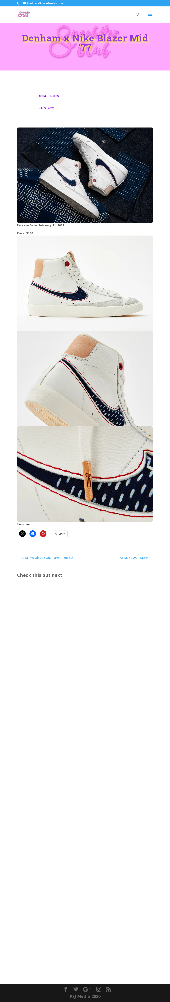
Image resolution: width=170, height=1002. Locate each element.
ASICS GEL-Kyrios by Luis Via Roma (51, 686)
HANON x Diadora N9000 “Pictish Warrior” (58, 937)
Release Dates (48, 96)
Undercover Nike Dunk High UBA (50, 809)
